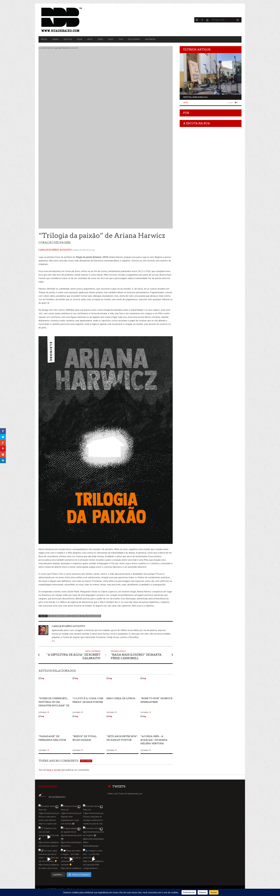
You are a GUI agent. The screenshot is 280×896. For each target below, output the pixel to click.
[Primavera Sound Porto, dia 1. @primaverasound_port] (93, 814)
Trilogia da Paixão (91, 616)
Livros (100, 39)
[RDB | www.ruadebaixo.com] (68, 20)
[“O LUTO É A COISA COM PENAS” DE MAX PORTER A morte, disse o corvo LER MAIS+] (88, 679)
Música (44, 39)
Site (53, 641)
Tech (120, 39)
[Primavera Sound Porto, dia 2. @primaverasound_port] (71, 814)
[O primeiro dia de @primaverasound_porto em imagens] (93, 837)
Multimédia (150, 39)
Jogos (110, 39)
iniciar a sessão (53, 769)
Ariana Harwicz (63, 616)
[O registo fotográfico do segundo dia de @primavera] (71, 837)
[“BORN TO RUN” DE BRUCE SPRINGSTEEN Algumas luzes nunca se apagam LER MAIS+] (156, 679)
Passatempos (134, 39)
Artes (90, 39)
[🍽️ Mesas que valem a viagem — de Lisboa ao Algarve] (71, 859)
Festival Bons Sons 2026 (195, 97)
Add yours (86, 761)
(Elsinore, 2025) (92, 257)
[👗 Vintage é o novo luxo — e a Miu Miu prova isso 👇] (93, 859)
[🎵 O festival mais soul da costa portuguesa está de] (48, 837)
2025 (51, 616)
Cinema (55, 39)
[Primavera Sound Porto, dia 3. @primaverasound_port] (48, 814)
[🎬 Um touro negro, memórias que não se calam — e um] (48, 859)
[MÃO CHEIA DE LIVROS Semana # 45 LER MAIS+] (122, 679)
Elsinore (76, 616)
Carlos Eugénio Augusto (55, 250)
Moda (79, 39)
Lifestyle (68, 39)
